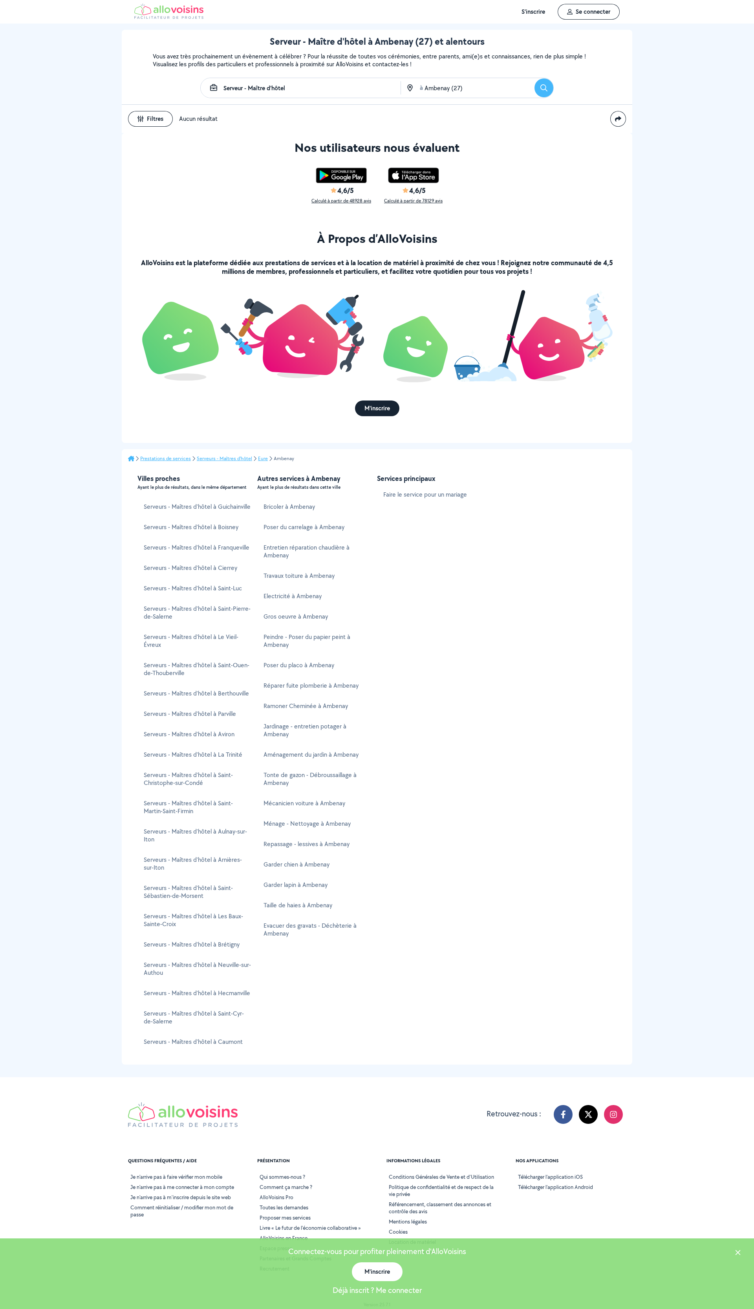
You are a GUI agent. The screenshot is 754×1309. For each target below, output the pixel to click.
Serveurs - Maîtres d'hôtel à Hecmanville (197, 993)
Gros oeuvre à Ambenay (296, 616)
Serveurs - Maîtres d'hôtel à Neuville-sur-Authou (197, 969)
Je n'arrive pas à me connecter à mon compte (182, 1187)
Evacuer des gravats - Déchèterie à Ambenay (310, 929)
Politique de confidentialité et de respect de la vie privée (441, 1190)
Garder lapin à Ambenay (296, 885)
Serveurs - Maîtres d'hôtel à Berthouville (196, 693)
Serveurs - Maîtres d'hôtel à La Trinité (193, 754)
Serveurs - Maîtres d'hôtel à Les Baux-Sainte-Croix (193, 920)
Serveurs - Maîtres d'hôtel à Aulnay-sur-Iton (195, 835)
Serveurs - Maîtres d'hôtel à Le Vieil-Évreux (191, 641)
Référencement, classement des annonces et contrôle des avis (440, 1208)
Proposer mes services (285, 1217)
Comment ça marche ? (286, 1187)
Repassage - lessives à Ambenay (307, 844)
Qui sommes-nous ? (282, 1176)
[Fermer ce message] (738, 1253)
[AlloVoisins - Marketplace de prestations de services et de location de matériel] (168, 17)
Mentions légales (408, 1221)
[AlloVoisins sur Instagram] (613, 1114)
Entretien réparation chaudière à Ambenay (307, 551)
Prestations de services (165, 458)
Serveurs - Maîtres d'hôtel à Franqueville (196, 547)
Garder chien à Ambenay (296, 864)
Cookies (398, 1231)
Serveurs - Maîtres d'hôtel (224, 458)
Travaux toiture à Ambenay (299, 576)
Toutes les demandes (284, 1207)
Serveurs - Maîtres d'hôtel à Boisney (191, 527)
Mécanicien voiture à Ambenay (304, 803)
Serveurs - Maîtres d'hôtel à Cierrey (190, 568)
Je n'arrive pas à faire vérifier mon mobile (176, 1176)
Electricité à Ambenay (293, 596)
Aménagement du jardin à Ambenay (311, 754)
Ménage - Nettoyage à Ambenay (307, 823)
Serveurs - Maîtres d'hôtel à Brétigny (192, 944)
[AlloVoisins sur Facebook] (563, 1114)
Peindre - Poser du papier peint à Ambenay (307, 641)
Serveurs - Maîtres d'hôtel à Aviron (189, 734)
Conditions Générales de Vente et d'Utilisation (441, 1176)
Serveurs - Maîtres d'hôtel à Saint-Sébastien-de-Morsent (188, 892)
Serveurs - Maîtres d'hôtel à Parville (190, 714)
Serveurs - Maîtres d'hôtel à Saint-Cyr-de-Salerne (194, 1017)
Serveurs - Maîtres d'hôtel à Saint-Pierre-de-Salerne (197, 612)
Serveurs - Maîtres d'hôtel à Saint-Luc (193, 588)
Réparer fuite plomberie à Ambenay (311, 685)
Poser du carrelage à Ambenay (304, 527)
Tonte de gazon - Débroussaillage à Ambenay (310, 779)
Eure (263, 458)
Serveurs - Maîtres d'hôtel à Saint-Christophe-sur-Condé (188, 779)
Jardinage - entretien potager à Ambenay (305, 730)
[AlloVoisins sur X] (588, 1114)
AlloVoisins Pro (276, 1197)
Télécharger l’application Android (555, 1187)
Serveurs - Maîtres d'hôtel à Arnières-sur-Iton (193, 864)
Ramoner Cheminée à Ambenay (306, 706)
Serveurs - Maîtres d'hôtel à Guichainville (197, 506)
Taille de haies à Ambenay (298, 905)
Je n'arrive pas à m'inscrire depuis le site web (180, 1197)
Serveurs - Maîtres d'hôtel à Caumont (193, 1042)
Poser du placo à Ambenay (299, 665)
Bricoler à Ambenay (289, 506)
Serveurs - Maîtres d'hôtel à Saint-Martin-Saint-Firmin (188, 807)
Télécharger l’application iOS (550, 1176)
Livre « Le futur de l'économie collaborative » (310, 1227)
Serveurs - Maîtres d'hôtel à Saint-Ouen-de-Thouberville (196, 669)
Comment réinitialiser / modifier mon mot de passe (181, 1211)
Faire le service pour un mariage (425, 494)
